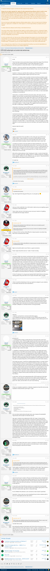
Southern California (7, 149)
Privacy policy (41, 569)
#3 (48, 165)
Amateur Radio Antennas (17, 560)
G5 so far (7, 554)
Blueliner (6, 552)
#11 (48, 312)
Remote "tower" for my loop (12, 551)
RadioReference (5, 3)
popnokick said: (16, 518)
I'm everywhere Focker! (7, 235)
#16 (48, 458)
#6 (48, 220)
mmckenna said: (16, 223)
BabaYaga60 (7, 542)
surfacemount (7, 556)
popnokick (6, 391)
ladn (45, 559)
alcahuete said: (16, 168)
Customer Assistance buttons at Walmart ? (16, 541)
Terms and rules (35, 569)
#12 (48, 336)
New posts (3, 5)
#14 (48, 401)
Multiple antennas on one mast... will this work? (17, 559)
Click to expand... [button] (30, 179)
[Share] (46, 57)
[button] (10, 3)
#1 (48, 57)
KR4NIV (6, 560)
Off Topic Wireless (18, 542)
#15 (48, 440)
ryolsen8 (44, 555)
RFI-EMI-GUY (6, 172)
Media (26, 3)
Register (39, 3)
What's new (19, 3)
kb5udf (3, 52)
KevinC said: (15, 241)
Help (46, 569)
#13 (48, 384)
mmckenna (6, 212)
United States (8, 217)
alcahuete (6, 141)
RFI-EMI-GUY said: (16, 189)
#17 (48, 475)
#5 (48, 204)
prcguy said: (15, 460)
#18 (48, 498)
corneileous (7, 548)
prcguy (6, 447)
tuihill (45, 551)
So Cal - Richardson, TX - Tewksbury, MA (6, 455)
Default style (4, 569)
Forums (13, 3)
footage (44, 542)
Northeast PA (8, 399)
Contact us (29, 569)
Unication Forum (19, 556)
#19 (48, 515)
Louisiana (9, 71)
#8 (48, 254)
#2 (48, 134)
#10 (48, 295)
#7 (48, 238)
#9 (48, 279)
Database (33, 3)
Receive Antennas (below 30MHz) (19, 552)
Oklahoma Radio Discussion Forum (20, 548)
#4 (48, 186)
